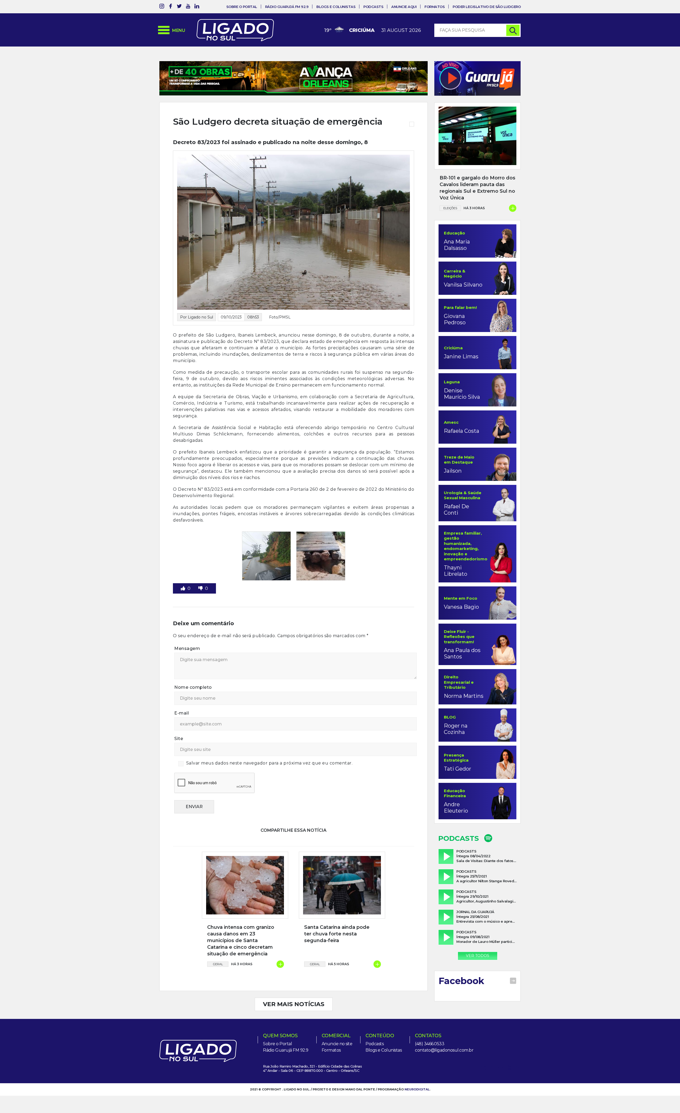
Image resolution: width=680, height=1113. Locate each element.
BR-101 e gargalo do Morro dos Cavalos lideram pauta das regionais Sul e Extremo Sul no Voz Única (477, 188)
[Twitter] (179, 7)
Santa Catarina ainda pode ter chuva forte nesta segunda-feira (336, 933)
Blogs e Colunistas (335, 7)
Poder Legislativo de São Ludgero (487, 7)
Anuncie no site (337, 1043)
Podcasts (373, 7)
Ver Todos (477, 955)
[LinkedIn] (196, 7)
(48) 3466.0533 (429, 1043)
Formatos (434, 7)
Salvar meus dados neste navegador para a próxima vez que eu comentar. (269, 763)
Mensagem (187, 648)
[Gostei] (183, 588)
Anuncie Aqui (403, 7)
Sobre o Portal (241, 7)
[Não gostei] (201, 588)
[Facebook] (170, 7)
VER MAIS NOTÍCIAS (293, 1004)
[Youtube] (188, 7)
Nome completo (193, 687)
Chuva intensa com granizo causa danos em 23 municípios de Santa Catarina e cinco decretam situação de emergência (240, 940)
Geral (218, 964)
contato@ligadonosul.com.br (444, 1050)
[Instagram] (161, 7)
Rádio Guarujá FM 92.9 (287, 7)
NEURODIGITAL (417, 1089)
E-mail (181, 713)
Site (178, 738)
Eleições (450, 208)
